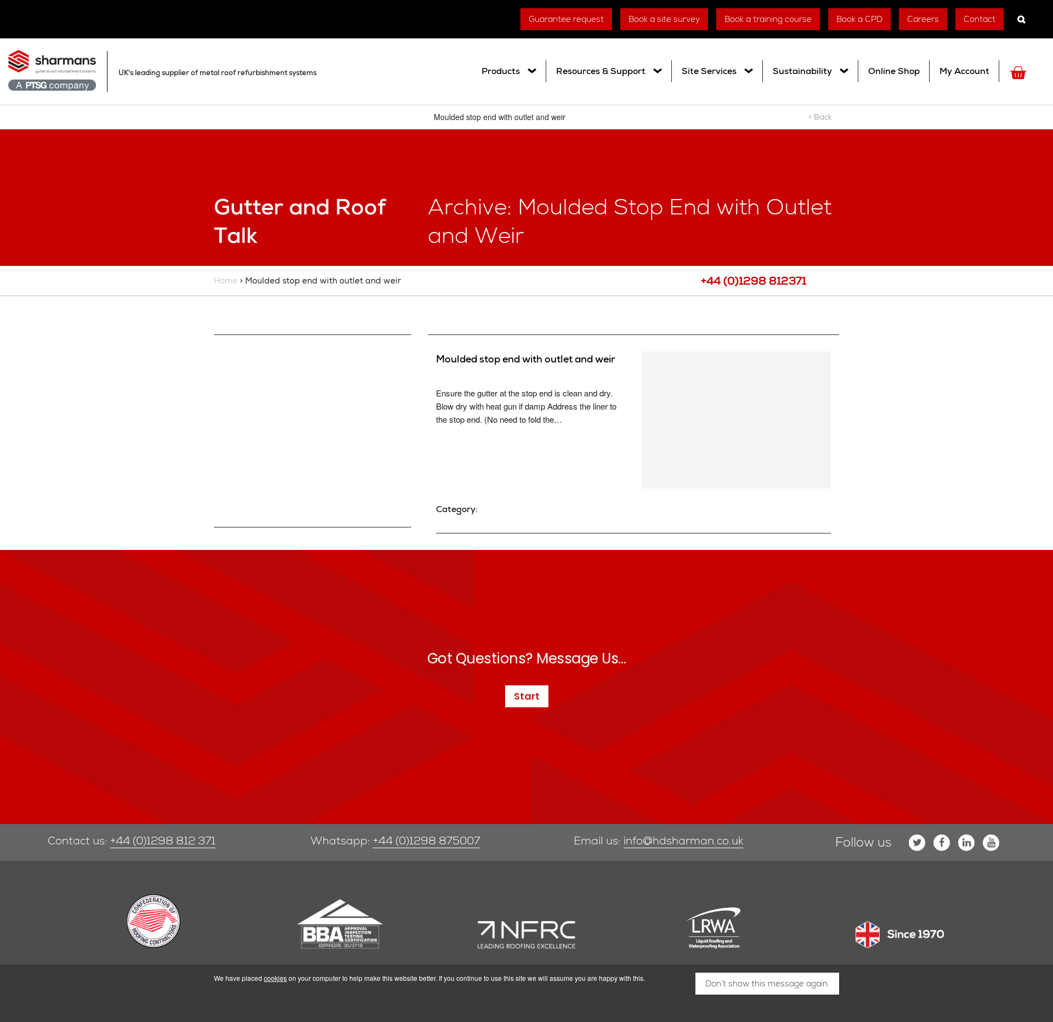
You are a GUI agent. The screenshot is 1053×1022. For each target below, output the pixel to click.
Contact (979, 19)
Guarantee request (566, 19)
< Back (820, 117)
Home (225, 280)
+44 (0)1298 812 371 (163, 840)
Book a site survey (664, 19)
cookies (275, 978)
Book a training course (768, 19)
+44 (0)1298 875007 (426, 840)
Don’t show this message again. (767, 983)
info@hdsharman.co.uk (683, 840)
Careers (923, 19)
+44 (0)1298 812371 (753, 281)
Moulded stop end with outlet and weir (525, 359)
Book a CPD (859, 19)
